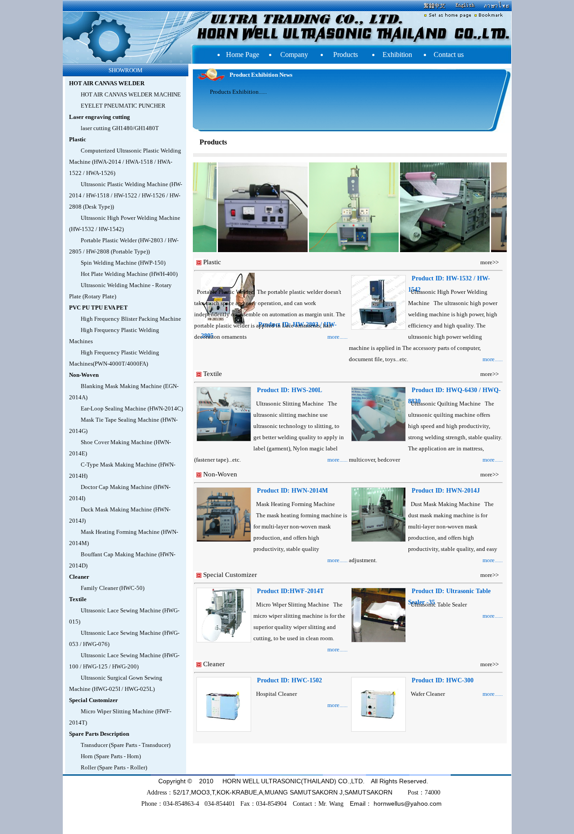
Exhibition (397, 54)
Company (294, 54)
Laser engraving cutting (99, 117)
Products (345, 54)
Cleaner (79, 576)
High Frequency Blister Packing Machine (131, 318)
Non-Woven (84, 374)
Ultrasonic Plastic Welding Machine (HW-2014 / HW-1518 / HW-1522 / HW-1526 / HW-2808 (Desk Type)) (125, 195)
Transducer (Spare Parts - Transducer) (125, 745)
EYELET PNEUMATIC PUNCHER (123, 105)
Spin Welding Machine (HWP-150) (123, 262)
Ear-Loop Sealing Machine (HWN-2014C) (132, 408)
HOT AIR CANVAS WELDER (106, 83)
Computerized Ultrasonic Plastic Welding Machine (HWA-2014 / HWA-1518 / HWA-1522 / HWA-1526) (125, 161)
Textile (78, 599)
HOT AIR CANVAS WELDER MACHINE (131, 94)
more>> (489, 262)
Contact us (449, 54)
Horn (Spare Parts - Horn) (111, 756)
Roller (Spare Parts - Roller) (114, 767)
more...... (337, 336)
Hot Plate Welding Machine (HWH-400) (129, 274)
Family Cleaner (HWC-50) (112, 588)
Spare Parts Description (99, 733)
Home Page (242, 54)
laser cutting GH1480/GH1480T (120, 128)
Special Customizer (93, 700)
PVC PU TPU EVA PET (98, 307)
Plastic (77, 139)
